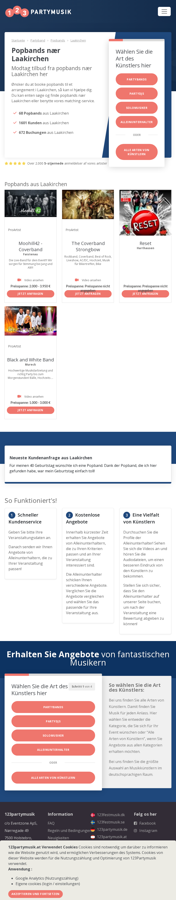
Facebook (147, 823)
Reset (145, 243)
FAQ (51, 823)
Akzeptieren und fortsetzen (35, 894)
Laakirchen (78, 40)
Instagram (147, 830)
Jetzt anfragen (30, 294)
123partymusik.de (111, 829)
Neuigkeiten (58, 837)
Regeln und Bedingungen (69, 830)
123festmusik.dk (110, 814)
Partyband (37, 40)
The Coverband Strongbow (88, 246)
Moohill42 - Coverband (30, 246)
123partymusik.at (111, 836)
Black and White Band (30, 360)
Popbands (58, 40)
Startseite (18, 40)
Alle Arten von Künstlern (136, 152)
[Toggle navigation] (164, 11)
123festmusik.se (110, 822)
